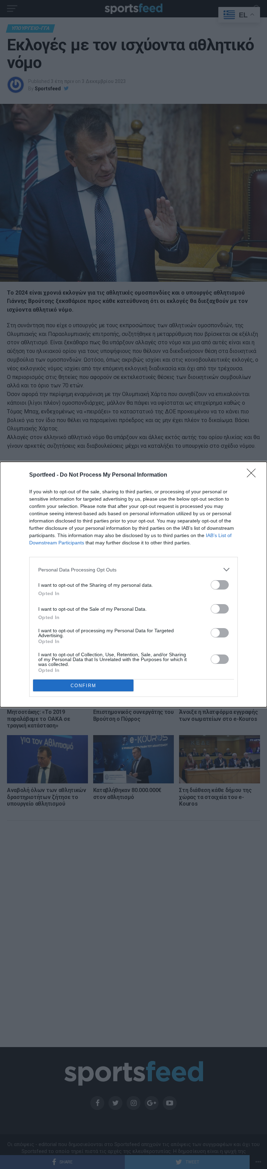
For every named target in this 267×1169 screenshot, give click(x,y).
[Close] (253, 475)
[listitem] (133, 569)
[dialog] (133, 584)
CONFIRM (83, 685)
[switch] (220, 585)
